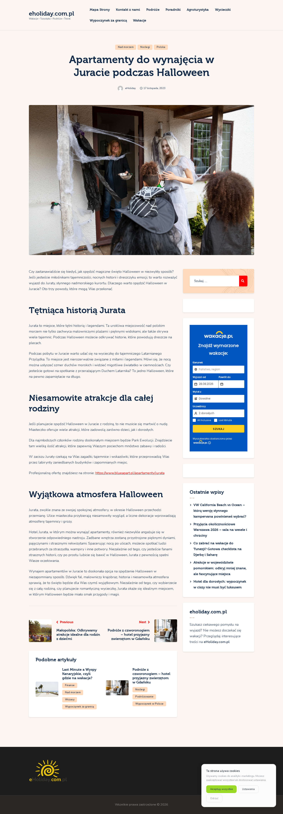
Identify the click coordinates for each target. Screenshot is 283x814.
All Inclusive (204, 420)
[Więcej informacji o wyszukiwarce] (209, 442)
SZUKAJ (218, 429)
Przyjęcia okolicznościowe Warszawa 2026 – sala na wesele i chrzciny (220, 530)
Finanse (70, 685)
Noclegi (145, 47)
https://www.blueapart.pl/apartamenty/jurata (129, 473)
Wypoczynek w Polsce (149, 704)
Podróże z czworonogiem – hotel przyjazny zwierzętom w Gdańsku (151, 676)
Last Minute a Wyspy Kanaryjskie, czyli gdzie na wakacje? (79, 674)
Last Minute (225, 420)
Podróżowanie (144, 696)
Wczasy (70, 699)
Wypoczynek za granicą (79, 706)
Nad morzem (126, 47)
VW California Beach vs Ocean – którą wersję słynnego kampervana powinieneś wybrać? (219, 510)
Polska (161, 47)
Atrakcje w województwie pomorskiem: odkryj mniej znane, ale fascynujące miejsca (220, 568)
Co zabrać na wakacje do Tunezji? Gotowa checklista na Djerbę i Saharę (217, 549)
